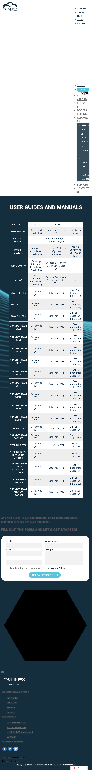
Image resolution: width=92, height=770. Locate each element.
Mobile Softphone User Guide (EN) (75, 251)
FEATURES (81, 12)
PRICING (80, 19)
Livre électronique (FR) (85, 175)
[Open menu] (87, 93)
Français (56, 224)
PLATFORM (81, 8)
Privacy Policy (57, 568)
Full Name (10, 541)
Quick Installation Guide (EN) (76, 327)
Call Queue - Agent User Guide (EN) (56, 240)
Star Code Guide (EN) (56, 231)
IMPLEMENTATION (85, 31)
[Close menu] (83, 93)
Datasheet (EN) (36, 293)
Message (49, 549)
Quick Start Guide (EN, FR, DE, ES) (75, 292)
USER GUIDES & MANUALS (20, 732)
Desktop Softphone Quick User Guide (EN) (56, 265)
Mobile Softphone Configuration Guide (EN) (56, 251)
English (36, 224)
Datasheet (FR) (56, 292)
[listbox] (79, 768)
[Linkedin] (10, 750)
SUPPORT (81, 85)
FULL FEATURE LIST (16, 727)
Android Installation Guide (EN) (36, 251)
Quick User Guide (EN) (75, 437)
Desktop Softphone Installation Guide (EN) (36, 266)
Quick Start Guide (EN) (36, 231)
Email (8, 558)
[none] (79, 768)
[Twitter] (16, 750)
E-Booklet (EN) (85, 61)
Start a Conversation (43, 575)
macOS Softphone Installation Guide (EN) (36, 280)
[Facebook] (5, 750)
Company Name (52, 541)
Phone (9, 549)
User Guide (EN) (75, 231)
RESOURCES (81, 23)
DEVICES (80, 16)
